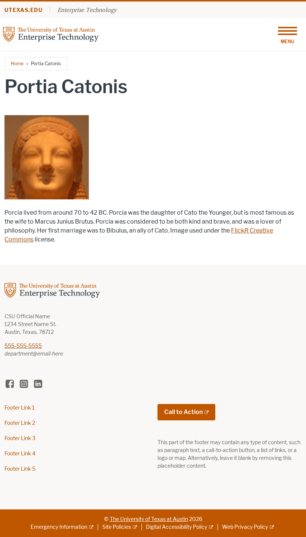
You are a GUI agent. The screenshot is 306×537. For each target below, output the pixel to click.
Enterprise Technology (86, 9)
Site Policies (116, 527)
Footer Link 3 (19, 438)
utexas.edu (23, 10)
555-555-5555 (23, 346)
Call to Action (183, 412)
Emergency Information (59, 527)
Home (17, 63)
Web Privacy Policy (245, 527)
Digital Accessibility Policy (176, 527)
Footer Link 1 (19, 408)
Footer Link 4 (19, 454)
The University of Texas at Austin (149, 519)
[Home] (51, 33)
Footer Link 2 (19, 423)
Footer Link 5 (19, 469)
